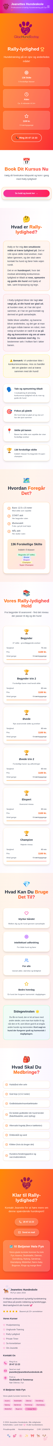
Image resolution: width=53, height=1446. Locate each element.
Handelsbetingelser (26, 1429)
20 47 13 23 (14, 1364)
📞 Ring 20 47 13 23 (26, 138)
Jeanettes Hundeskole (27, 4)
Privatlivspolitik (9, 1429)
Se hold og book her (26, 193)
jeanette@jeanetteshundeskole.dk (25, 1372)
